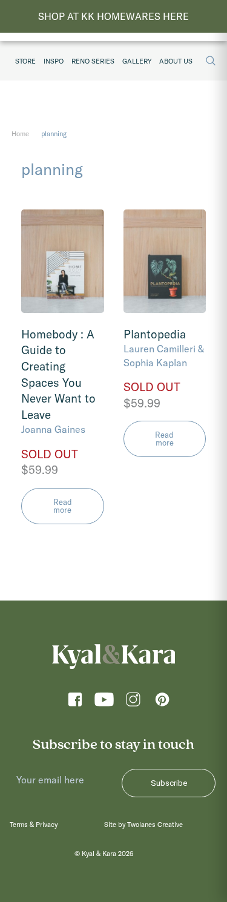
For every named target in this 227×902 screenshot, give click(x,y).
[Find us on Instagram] (133, 703)
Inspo (54, 61)
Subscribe (169, 783)
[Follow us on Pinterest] (162, 703)
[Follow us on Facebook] (75, 703)
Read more (62, 506)
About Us (175, 61)
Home (20, 134)
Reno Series (92, 61)
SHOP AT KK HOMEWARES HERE (113, 16)
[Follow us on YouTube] (104, 703)
